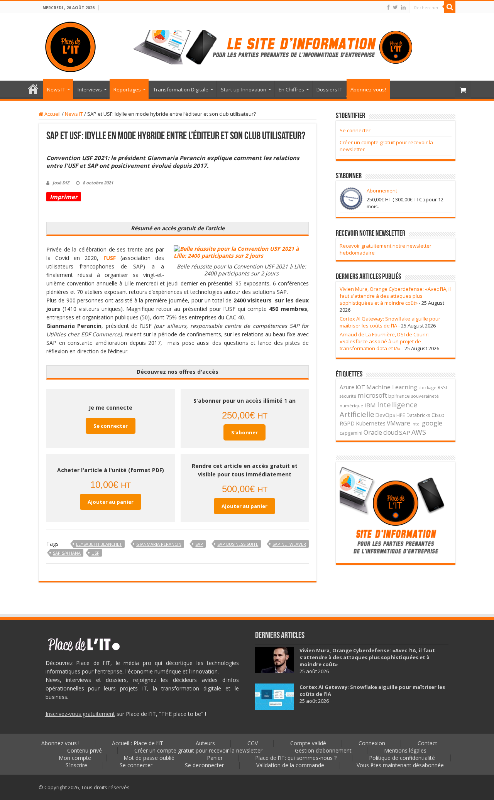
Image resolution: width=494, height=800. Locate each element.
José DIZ (60, 183)
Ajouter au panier (111, 501)
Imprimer (64, 197)
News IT (56, 89)
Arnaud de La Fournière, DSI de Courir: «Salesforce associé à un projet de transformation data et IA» (384, 341)
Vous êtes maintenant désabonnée (400, 765)
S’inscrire (76, 765)
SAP (199, 544)
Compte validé (308, 743)
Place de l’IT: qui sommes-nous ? (296, 757)
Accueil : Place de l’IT (33, 89)
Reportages (127, 89)
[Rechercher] (449, 7)
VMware (398, 423)
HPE (400, 415)
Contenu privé (84, 750)
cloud (390, 432)
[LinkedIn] (403, 7)
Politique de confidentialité (402, 757)
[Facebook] (388, 7)
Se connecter (110, 425)
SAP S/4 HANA (67, 553)
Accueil (52, 113)
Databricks (418, 415)
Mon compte (75, 757)
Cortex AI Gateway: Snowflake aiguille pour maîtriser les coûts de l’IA (390, 322)
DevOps (385, 415)
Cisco (438, 415)
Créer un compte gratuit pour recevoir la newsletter (198, 750)
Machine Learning (391, 387)
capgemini (351, 433)
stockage (427, 387)
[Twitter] (395, 7)
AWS (418, 432)
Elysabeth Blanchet (99, 544)
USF (95, 553)
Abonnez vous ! (60, 743)
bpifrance (399, 396)
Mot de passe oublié (149, 757)
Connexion (372, 743)
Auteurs (205, 743)
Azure (347, 387)
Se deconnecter (204, 765)
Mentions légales (405, 750)
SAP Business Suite (237, 544)
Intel (416, 424)
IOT (360, 387)
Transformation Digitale (180, 89)
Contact (427, 743)
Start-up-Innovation (243, 89)
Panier (215, 757)
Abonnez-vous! (368, 89)
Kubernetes (371, 423)
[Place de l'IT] (70, 45)
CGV (252, 743)
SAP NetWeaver (289, 544)
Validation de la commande (290, 765)
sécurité (348, 396)
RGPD (347, 423)
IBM (370, 405)
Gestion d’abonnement (323, 750)
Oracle (373, 432)
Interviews (90, 89)
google (432, 423)
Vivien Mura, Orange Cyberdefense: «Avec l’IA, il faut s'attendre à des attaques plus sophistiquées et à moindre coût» (395, 295)
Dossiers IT (329, 89)
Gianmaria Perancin (158, 544)
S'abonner (244, 432)
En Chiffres (291, 89)
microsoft (372, 395)
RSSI (442, 387)
